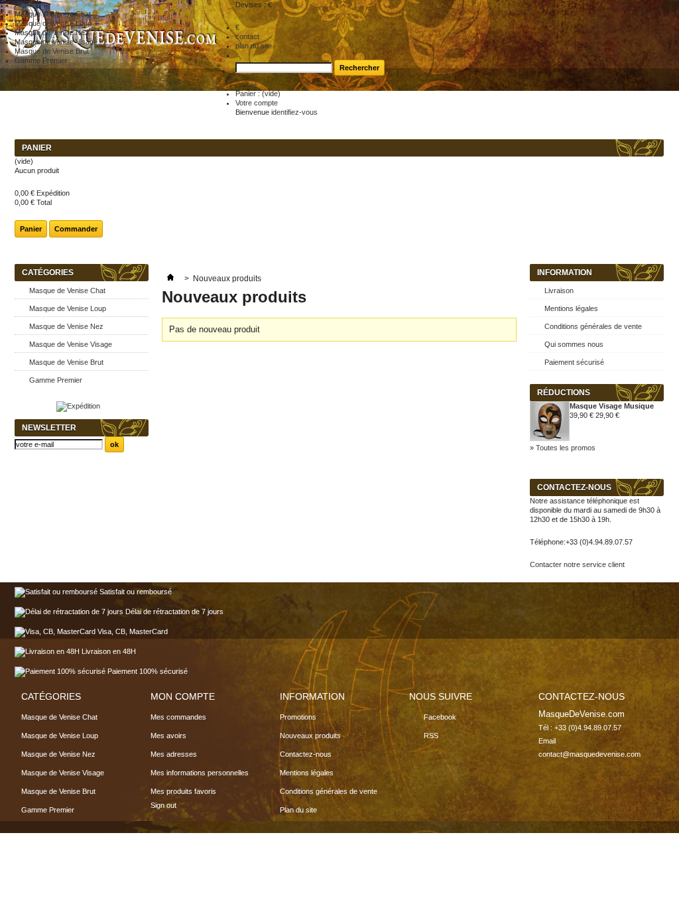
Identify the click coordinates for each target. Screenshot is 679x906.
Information (564, 272)
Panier (37, 148)
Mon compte (183, 696)
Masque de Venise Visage (70, 344)
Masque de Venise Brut (66, 362)
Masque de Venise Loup (67, 308)
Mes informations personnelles (200, 773)
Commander (75, 229)
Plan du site (298, 810)
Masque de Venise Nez (66, 326)
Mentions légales (571, 308)
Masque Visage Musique (612, 406)
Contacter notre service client (577, 564)
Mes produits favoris (183, 791)
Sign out (163, 805)
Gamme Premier (55, 380)
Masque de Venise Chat (67, 290)
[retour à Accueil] (170, 278)
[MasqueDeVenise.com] (112, 62)
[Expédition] (78, 406)
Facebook (440, 717)
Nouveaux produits (310, 736)
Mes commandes (178, 717)
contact (247, 36)
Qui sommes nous (573, 344)
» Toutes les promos (562, 448)
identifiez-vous (294, 112)
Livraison (559, 290)
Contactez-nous (306, 754)
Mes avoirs (168, 736)
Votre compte (256, 103)
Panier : (257, 93)
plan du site (253, 46)
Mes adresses (174, 754)
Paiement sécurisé (574, 362)
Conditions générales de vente (593, 326)
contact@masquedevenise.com (589, 754)
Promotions (298, 717)
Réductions (563, 392)
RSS (431, 736)
